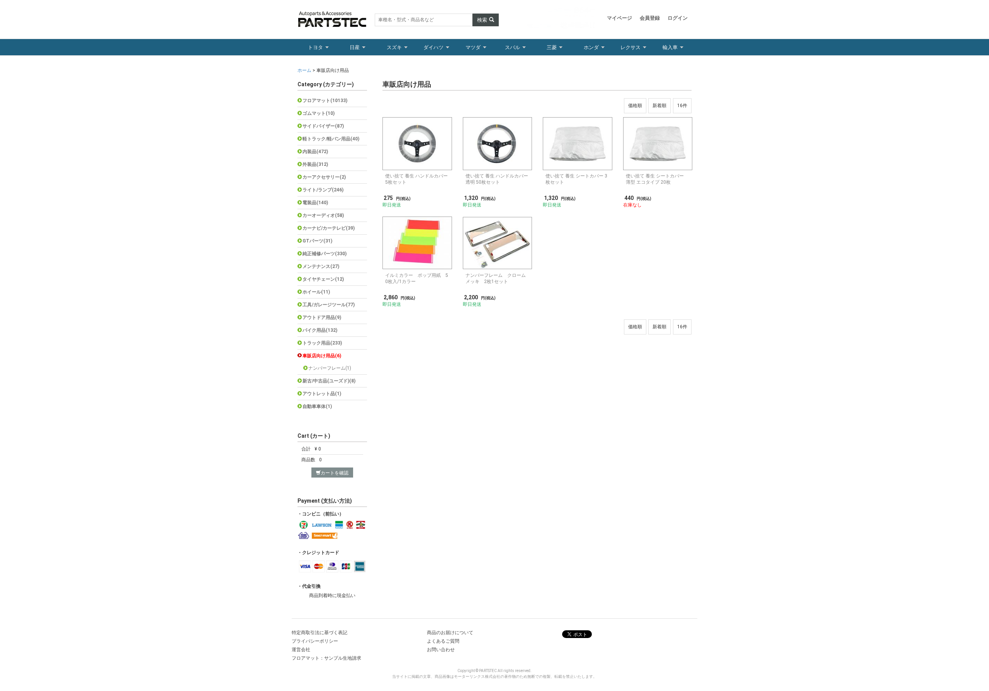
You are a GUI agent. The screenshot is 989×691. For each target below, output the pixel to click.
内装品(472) (315, 151)
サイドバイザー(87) (323, 126)
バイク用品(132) (319, 330)
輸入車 (670, 47)
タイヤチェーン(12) (323, 279)
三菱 (552, 47)
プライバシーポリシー (315, 641)
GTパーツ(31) (317, 241)
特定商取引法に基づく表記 (319, 632)
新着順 (659, 105)
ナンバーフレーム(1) (329, 368)
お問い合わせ (441, 649)
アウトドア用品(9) (321, 317)
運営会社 (301, 649)
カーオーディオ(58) (323, 215)
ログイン (678, 18)
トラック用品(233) (322, 343)
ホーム (305, 70)
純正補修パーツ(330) (324, 253)
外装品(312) (315, 164)
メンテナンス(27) (320, 266)
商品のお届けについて (450, 632)
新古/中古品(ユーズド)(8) (328, 381)
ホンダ (591, 47)
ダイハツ (433, 47)
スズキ (394, 47)
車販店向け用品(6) (321, 355)
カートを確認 (334, 473)
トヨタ (315, 47)
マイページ (619, 18)
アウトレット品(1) (321, 393)
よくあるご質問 (443, 641)
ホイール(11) (316, 292)
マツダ (473, 47)
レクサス (630, 47)
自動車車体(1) (317, 406)
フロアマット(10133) (324, 100)
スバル (512, 47)
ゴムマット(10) (318, 113)
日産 (355, 47)
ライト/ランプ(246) (322, 190)
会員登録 (650, 18)
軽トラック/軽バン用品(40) (330, 139)
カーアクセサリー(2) (324, 177)
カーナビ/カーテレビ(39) (328, 228)
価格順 (635, 105)
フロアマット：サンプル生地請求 (326, 658)
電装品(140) (315, 202)
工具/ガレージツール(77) (328, 304)
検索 (482, 20)
